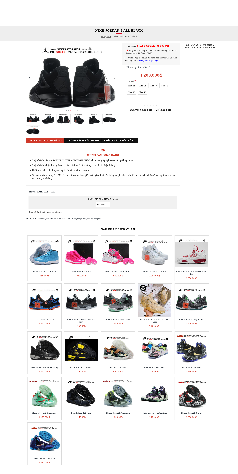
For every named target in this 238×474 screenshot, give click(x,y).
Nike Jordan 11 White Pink (118, 271)
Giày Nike (41, 219)
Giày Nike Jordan (52, 219)
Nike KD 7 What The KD (155, 367)
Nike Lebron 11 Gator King (155, 413)
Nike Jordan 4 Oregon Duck (192, 319)
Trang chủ (106, 36)
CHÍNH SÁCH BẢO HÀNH (83, 140)
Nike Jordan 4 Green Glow (118, 319)
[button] (29, 77)
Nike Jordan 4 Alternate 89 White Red (192, 272)
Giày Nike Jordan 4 (66, 219)
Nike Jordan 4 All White (154, 271)
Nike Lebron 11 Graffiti (191, 413)
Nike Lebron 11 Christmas (44, 413)
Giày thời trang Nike (94, 219)
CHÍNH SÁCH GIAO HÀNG (45, 140)
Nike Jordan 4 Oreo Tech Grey (44, 367)
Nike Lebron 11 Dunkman (118, 413)
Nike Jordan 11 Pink (81, 271)
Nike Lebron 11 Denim (81, 413)
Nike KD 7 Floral (118, 367)
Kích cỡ (130, 81)
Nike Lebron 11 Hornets (44, 458)
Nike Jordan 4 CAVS (44, 319)
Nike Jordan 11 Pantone (44, 271)
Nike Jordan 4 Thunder (81, 367)
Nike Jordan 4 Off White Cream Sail (155, 320)
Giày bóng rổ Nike (80, 219)
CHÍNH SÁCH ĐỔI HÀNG (119, 140)
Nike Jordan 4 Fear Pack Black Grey (81, 320)
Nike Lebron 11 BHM (191, 367)
